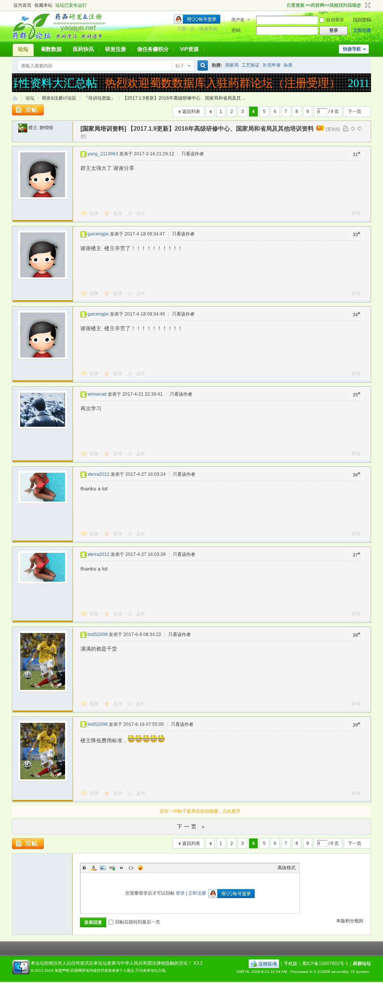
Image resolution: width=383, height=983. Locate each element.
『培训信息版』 (99, 98)
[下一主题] (360, 128)
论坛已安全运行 (71, 5)
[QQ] (264, 963)
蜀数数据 (51, 49)
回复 (94, 213)
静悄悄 (46, 127)
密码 (236, 30)
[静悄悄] (22, 127)
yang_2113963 (103, 153)
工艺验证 (251, 65)
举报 (356, 213)
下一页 (354, 111)
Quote (121, 867)
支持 (118, 213)
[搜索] (201, 65)
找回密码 (362, 19)
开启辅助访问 (283, 5)
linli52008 (98, 634)
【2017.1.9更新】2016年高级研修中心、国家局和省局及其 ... (184, 98)
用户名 (238, 19)
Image (103, 867)
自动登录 (335, 19)
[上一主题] (353, 128)
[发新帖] (28, 110)
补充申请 (272, 65)
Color (93, 867)
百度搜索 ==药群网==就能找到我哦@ (324, 5)
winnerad (97, 394)
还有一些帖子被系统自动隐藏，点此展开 (200, 811)
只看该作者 (192, 153)
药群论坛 (15, 98)
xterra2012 (99, 474)
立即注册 (362, 30)
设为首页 (22, 5)
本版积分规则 (349, 920)
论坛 (23, 49)
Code (131, 867)
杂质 (288, 65)
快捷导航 (352, 49)
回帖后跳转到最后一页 (137, 922)
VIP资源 (189, 49)
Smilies (140, 867)
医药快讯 (83, 49)
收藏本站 (43, 5)
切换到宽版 (366, 5)
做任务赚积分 (153, 49)
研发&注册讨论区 (59, 98)
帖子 (179, 66)
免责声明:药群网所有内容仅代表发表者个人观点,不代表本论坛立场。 (112, 970)
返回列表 (191, 111)
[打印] (346, 128)
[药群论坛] (62, 39)
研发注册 (115, 49)
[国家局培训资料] (103, 128)
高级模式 (286, 867)
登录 (180, 893)
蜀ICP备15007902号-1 (325, 963)
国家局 (232, 65)
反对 (140, 213)
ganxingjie (98, 234)
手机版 (290, 963)
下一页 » (191, 827)
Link (112, 867)
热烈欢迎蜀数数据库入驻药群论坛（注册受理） (216, 83)
